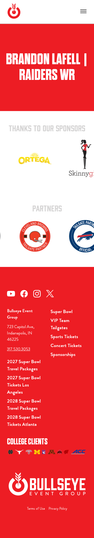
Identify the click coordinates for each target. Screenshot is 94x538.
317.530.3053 (18, 349)
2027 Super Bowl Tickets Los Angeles (24, 384)
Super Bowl (61, 311)
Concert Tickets (66, 345)
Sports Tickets (64, 336)
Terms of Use (36, 508)
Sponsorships (62, 354)
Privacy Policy (58, 508)
